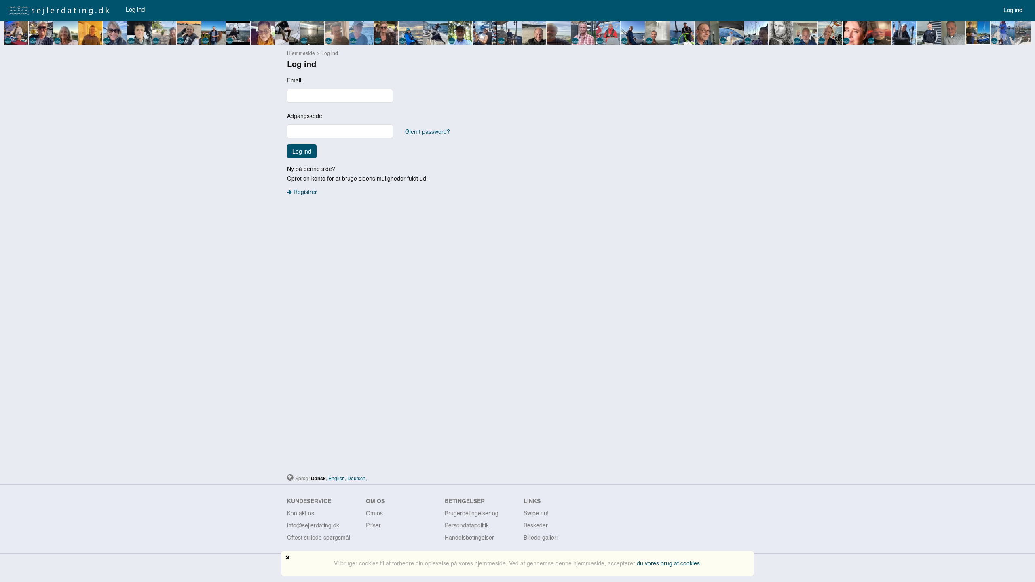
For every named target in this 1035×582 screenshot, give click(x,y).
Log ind (135, 9)
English (336, 477)
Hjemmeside (301, 52)
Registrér (304, 192)
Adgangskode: (305, 116)
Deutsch (356, 477)
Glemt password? (427, 131)
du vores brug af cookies (668, 563)
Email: (295, 80)
